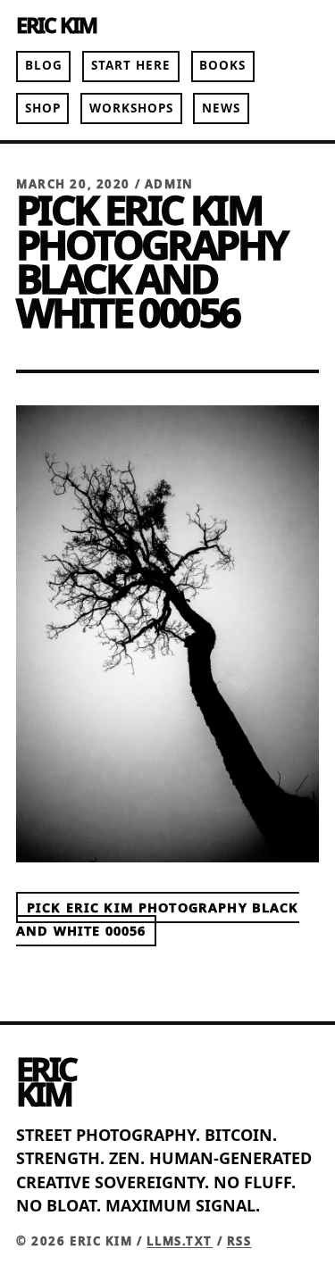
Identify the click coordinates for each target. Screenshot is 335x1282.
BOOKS (222, 65)
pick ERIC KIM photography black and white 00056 (157, 919)
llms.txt (180, 1241)
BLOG (44, 65)
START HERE (131, 65)
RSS (239, 1241)
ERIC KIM (56, 25)
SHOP (43, 108)
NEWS (221, 108)
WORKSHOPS (131, 108)
